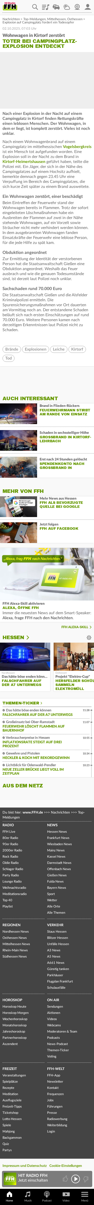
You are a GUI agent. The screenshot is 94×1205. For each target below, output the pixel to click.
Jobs (50, 1100)
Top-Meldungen (34, 19)
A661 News (55, 963)
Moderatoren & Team (62, 1031)
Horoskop (12, 1000)
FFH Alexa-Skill (74, 627)
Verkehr (55, 925)
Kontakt (53, 1088)
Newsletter (55, 1081)
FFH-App (53, 1075)
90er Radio (10, 844)
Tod (8, 358)
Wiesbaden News (59, 844)
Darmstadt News (59, 863)
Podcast (47, 1200)
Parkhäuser (55, 975)
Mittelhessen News (16, 944)
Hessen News (57, 831)
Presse (52, 1113)
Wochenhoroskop (15, 1019)
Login (51, 1131)
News (52, 825)
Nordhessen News (16, 931)
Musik (28, 1200)
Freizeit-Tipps (12, 1106)
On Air (53, 1000)
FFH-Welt (55, 1069)
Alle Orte (53, 906)
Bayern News (56, 888)
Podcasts (53, 1038)
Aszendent (10, 1044)
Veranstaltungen (14, 1075)
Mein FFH (87, 5)
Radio (8, 825)
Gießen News (57, 875)
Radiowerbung (57, 1119)
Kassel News (56, 856)
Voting (51, 1056)
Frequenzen (55, 1094)
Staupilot (56, 5)
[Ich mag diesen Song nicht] (85, 1179)
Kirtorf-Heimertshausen (24, 162)
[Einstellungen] (31, 637)
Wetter (66, 5)
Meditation (10, 1094)
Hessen (13, 637)
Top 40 (7, 900)
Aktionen (53, 1013)
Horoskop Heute (14, 1006)
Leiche (59, 349)
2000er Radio (12, 850)
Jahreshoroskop (14, 1031)
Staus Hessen (56, 931)
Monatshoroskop (15, 1025)
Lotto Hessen (12, 1119)
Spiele (7, 1125)
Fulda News (55, 881)
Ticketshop (10, 1113)
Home (9, 1200)
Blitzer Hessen (57, 938)
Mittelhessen (56, 19)
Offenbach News (59, 869)
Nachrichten (11, 19)
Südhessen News (15, 956)
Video (65, 1200)
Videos (52, 1019)
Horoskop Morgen (16, 1013)
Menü (84, 1200)
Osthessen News (15, 938)
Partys (7, 1150)
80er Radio (10, 838)
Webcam (77, 5)
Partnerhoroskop (15, 1038)
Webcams (54, 1025)
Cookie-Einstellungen (65, 1166)
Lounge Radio (12, 881)
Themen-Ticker (21, 703)
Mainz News (56, 850)
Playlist (45, 5)
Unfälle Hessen (58, 944)
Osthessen (74, 19)
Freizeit (10, 1069)
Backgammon (12, 1137)
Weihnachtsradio (14, 888)
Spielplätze (10, 1081)
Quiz (6, 1144)
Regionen (12, 925)
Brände (11, 349)
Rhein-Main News (15, 950)
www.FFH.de (33, 812)
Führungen (54, 1106)
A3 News (53, 950)
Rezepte (8, 1088)
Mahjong (9, 1131)
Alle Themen (56, 912)
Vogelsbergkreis (77, 147)
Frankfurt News (58, 838)
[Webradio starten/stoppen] (75, 1179)
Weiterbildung (57, 1125)
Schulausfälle (56, 987)
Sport (51, 894)
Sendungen (55, 1006)
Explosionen (35, 349)
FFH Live (9, 831)
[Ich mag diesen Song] (65, 1179)
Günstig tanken (58, 969)
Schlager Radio (13, 869)
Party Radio (11, 875)
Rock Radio (10, 856)
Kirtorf (77, 349)
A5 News (53, 956)
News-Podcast (57, 1044)
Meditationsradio (15, 894)
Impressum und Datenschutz (25, 1166)
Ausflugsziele (12, 1100)
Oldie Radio (11, 863)
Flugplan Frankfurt (60, 981)
